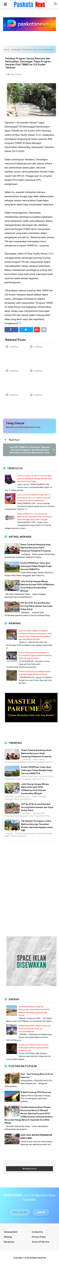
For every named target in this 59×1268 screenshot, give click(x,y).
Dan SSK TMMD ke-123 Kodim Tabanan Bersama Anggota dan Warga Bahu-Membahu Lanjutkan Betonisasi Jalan (30, 450)
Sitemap (8, 1237)
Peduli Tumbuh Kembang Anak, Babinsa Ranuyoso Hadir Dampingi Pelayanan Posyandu (35, 547)
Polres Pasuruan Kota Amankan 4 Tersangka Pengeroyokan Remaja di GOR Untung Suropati (35, 655)
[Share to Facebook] (11, 329)
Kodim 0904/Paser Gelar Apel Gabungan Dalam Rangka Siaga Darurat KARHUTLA (36, 566)
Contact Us (37, 1232)
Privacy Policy (39, 1237)
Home (7, 49)
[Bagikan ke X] (26, 329)
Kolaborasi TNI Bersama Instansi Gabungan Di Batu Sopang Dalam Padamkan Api (33, 1048)
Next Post (14, 439)
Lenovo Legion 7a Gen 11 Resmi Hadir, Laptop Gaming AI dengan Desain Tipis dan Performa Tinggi (34, 478)
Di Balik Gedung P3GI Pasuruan (35, 1092)
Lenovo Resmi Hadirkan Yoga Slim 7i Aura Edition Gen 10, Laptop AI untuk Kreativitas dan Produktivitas (34, 497)
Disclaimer (9, 1242)
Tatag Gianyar (15, 423)
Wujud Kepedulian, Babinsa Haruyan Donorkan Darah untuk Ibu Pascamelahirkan (35, 1028)
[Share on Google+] (37, 329)
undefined (14, 347)
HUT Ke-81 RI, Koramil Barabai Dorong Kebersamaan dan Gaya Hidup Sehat (36, 606)
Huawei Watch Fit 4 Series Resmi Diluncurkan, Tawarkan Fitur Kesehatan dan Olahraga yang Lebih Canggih (34, 517)
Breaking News (30, 1168)
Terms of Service (40, 1242)
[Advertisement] (29, 855)
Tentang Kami (10, 1232)
